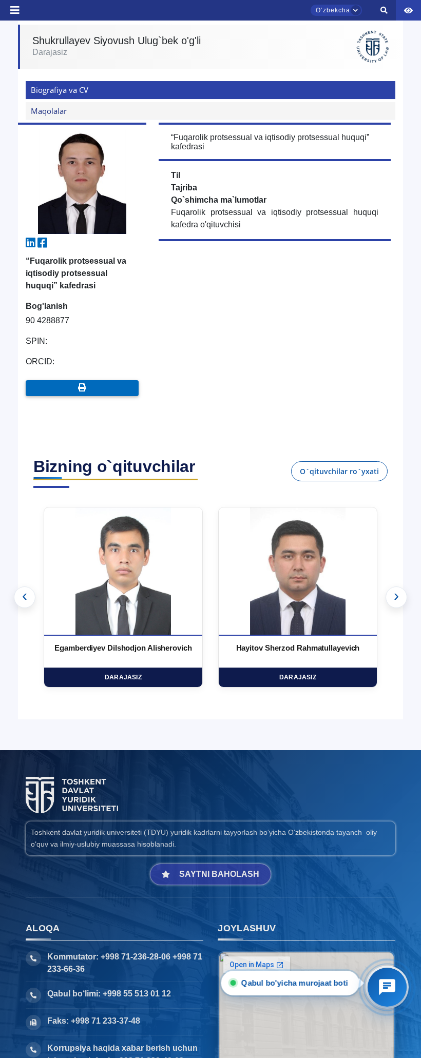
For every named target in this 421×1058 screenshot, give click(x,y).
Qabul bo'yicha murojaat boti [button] (296, 982)
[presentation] (24, 597)
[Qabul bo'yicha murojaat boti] (387, 987)
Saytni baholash (219, 874)
